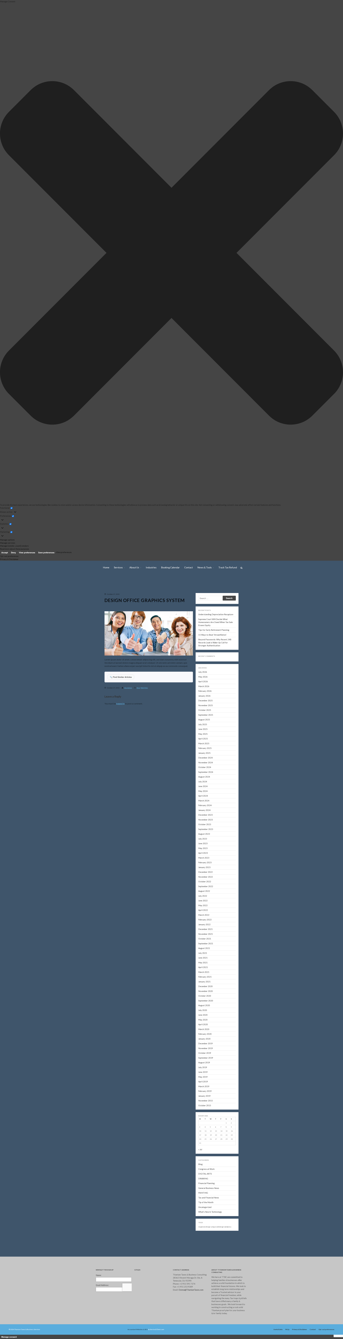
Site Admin (128, 688)
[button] (171, 253)
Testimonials (320, 83)
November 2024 (320, 316)
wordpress (227, 1227)
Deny (13, 552)
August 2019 (204, 1062)
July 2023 (318, 379)
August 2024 (319, 328)
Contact (317, 95)
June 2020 (318, 525)
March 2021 (319, 490)
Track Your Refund (322, 150)
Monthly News (321, 102)
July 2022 (318, 426)
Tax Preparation (321, 47)
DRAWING (203, 1178)
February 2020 (320, 541)
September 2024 (321, 324)
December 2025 (320, 264)
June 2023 (318, 383)
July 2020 (318, 521)
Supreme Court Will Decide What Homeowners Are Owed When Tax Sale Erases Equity (326, 194)
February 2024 (320, 351)
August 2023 (319, 375)
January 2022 (319, 450)
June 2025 (318, 288)
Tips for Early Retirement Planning (213, 630)
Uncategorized (204, 1207)
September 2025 (321, 276)
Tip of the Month (205, 1202)
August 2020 (319, 517)
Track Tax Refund (321, 158)
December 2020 (320, 501)
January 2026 (319, 260)
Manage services (7, 543)
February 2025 (320, 304)
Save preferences (46, 552)
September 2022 (321, 418)
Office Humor (320, 138)
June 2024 (318, 335)
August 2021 (319, 470)
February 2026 (320, 256)
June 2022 (318, 430)
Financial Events (321, 130)
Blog (317, 106)
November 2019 (320, 553)
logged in (120, 703)
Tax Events (319, 122)
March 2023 (319, 395)
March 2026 (319, 252)
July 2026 (318, 241)
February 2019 (205, 1091)
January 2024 (319, 355)
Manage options (7, 540)
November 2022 (320, 410)
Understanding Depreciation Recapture (215, 614)
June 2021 (318, 478)
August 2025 (319, 280)
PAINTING (144, 688)
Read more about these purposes (14, 549)
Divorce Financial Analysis (325, 59)
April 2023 (318, 391)
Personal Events (321, 134)
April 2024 (318, 343)
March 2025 (319, 300)
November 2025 (320, 268)
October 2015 (204, 1105)
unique (213, 1227)
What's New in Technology (210, 1212)
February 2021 (320, 493)
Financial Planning (206, 1183)
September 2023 (321, 371)
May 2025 (318, 292)
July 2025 (318, 284)
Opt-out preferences (9, 556)
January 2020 (319, 545)
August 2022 (319, 422)
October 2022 (320, 414)
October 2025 (320, 272)
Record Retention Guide (324, 114)
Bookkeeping (320, 71)
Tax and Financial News (208, 1197)
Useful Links (278, 1329)
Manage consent (9, 1336)
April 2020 (318, 533)
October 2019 (320, 557)
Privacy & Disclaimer (9, 559)
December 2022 (320, 407)
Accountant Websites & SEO (138, 1329)
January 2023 (319, 403)
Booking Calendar (321, 91)
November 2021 (320, 458)
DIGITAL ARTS (205, 1173)
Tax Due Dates (321, 146)
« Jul (200, 1149)
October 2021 (320, 462)
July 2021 (318, 474)
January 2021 (319, 497)
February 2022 (320, 446)
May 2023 (318, 387)
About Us (318, 75)
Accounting (320, 67)
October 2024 (320, 320)
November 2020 (320, 505)
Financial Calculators (323, 110)
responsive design (204, 1227)
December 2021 (320, 454)
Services (317, 43)
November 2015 (205, 1100)
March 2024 (319, 347)
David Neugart (321, 79)
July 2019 (202, 1067)
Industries (318, 87)
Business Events (321, 126)
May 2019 (203, 1077)
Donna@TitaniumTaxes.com (191, 1290)
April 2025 (318, 296)
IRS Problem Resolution (324, 55)
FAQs (287, 1329)
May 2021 (318, 482)
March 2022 (319, 442)
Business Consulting (323, 63)
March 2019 (203, 1086)
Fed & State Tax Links (323, 142)
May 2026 (318, 245)
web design (220, 1227)
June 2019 (203, 1072)
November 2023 (320, 363)
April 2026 (318, 249)
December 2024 (320, 312)
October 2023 (320, 367)
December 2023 (320, 359)
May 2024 (318, 339)
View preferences (27, 552)
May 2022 (318, 434)
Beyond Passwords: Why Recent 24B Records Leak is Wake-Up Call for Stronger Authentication (214, 642)
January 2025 (319, 308)
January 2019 (204, 1096)
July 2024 (318, 331)
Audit (317, 51)
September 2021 (321, 466)
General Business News (208, 1188)
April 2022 (318, 438)
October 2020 (320, 509)
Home (316, 39)
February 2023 (320, 399)
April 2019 (203, 1081)
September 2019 (205, 1058)
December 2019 (320, 549)
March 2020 (319, 537)
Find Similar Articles (121, 677)
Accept (4, 552)
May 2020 (318, 529)
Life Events (319, 118)
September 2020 (321, 513)
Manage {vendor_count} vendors (14, 546)
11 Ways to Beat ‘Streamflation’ (326, 207)
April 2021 (318, 486)
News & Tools (320, 98)
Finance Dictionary (322, 154)
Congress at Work (206, 1169)
